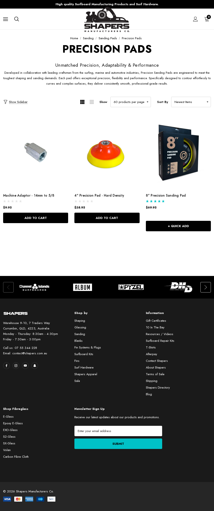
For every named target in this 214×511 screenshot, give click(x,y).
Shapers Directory (158, 387)
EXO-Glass (10, 430)
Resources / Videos (159, 334)
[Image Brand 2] (83, 287)
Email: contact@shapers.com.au (25, 353)
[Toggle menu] (5, 19)
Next (185, 4)
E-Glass (8, 416)
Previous (29, 4)
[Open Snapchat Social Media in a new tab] (34, 365)
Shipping (151, 381)
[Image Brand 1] (35, 287)
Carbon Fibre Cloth (16, 456)
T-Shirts (151, 347)
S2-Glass (9, 436)
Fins (76, 360)
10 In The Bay (155, 327)
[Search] (16, 19)
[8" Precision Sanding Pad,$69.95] (178, 153)
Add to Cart (35, 218)
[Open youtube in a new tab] (25, 365)
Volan (7, 450)
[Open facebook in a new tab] (6, 365)
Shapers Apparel (85, 374)
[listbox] (191, 102)
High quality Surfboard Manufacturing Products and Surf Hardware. (107, 4)
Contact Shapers (157, 360)
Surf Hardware (84, 367)
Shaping (79, 320)
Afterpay (151, 354)
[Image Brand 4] (179, 287)
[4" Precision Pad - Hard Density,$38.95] (106, 153)
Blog (149, 394)
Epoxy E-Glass (13, 423)
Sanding (79, 334)
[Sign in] (195, 19)
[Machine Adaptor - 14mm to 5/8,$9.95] (35, 153)
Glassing (80, 327)
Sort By (162, 102)
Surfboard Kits (83, 354)
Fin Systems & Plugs (87, 347)
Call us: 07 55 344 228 (20, 348)
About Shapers (156, 367)
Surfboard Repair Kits (160, 340)
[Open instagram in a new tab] (16, 365)
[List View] (91, 102)
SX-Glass (9, 443)
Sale (77, 381)
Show (103, 102)
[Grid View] (82, 102)
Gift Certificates (156, 320)
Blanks (78, 340)
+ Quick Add (178, 226)
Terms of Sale (155, 374)
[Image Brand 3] (131, 287)
